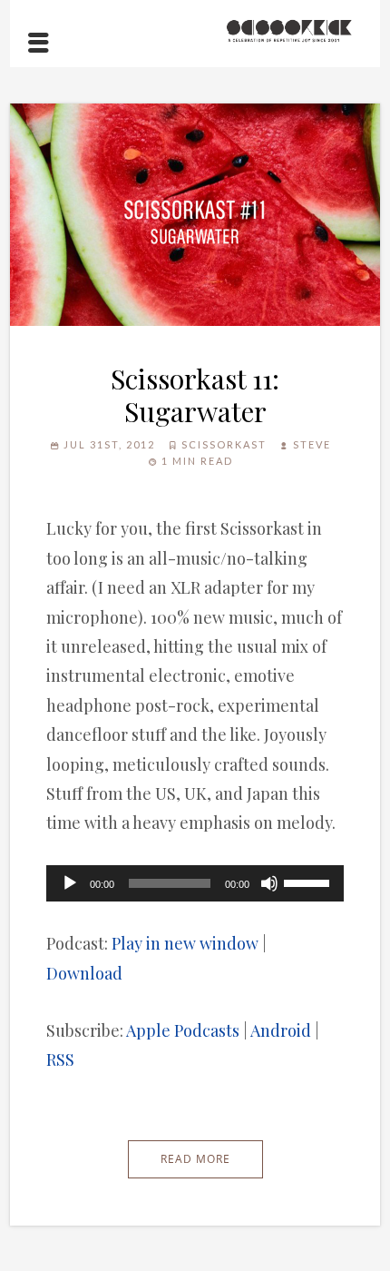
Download (84, 973)
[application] (195, 883)
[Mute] (269, 883)
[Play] (70, 883)
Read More (195, 1159)
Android (280, 1030)
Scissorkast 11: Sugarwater (195, 394)
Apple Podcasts (182, 1030)
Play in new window (185, 943)
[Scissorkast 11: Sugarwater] (195, 215)
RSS (60, 1059)
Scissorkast (224, 444)
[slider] (309, 881)
